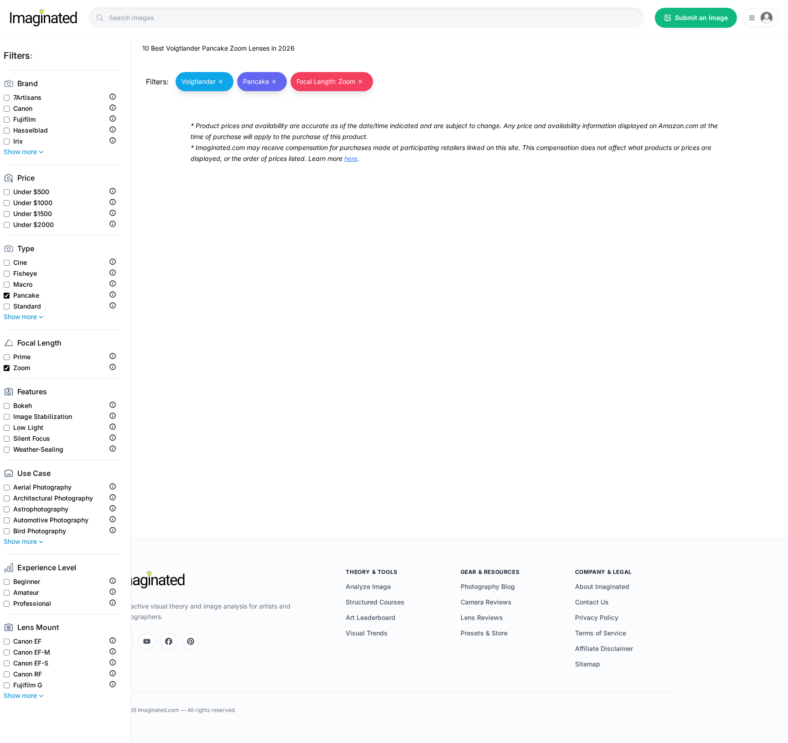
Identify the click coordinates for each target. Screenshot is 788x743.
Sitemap (587, 664)
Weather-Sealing (38, 449)
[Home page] (43, 17)
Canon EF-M (31, 652)
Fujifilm (24, 119)
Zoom (21, 368)
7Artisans (27, 97)
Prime (22, 357)
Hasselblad (30, 130)
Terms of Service (600, 633)
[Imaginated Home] (151, 579)
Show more (20, 151)
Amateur (26, 592)
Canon (22, 108)
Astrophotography (40, 509)
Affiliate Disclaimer (604, 648)
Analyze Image (368, 586)
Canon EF (27, 641)
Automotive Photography (50, 520)
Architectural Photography (53, 498)
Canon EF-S (30, 663)
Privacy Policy (596, 617)
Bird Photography (39, 531)
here (351, 158)
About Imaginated (602, 586)
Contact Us (592, 602)
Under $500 (31, 192)
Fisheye (25, 273)
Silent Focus (31, 438)
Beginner (26, 581)
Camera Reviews (486, 602)
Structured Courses (375, 602)
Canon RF (27, 674)
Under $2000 (33, 225)
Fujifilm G (27, 685)
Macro (22, 284)
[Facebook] (169, 641)
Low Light (28, 427)
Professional (32, 603)
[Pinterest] (190, 641)
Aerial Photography (42, 487)
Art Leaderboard (370, 617)
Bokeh (22, 405)
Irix (18, 141)
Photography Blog (488, 586)
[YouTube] (147, 641)
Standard (27, 306)
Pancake (26, 295)
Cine (20, 262)
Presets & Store (484, 633)
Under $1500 (32, 214)
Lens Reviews (482, 617)
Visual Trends (367, 633)
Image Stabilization (42, 416)
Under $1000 (32, 203)
